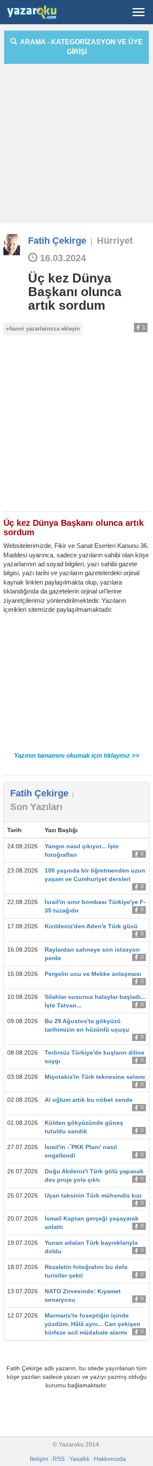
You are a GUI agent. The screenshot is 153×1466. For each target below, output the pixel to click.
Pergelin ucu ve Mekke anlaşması (93, 973)
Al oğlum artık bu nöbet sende (89, 1099)
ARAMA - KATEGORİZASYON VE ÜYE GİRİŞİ (80, 46)
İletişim (39, 1458)
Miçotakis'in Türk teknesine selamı (95, 1076)
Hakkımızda (110, 1458)
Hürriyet (115, 240)
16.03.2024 (61, 258)
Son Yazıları (36, 806)
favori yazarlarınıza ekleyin (44, 328)
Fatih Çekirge (57, 240)
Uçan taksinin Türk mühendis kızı (93, 1195)
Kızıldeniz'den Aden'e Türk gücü (91, 926)
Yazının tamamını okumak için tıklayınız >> (76, 755)
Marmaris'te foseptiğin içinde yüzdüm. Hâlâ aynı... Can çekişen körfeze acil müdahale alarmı (92, 1324)
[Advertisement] (76, 146)
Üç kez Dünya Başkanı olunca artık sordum (75, 291)
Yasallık (79, 1458)
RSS (59, 1458)
